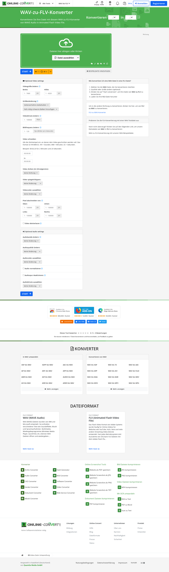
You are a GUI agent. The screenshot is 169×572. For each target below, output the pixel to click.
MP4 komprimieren (129, 487)
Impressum (122, 563)
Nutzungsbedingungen (85, 563)
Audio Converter (31, 475)
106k (81, 322)
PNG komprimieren (129, 475)
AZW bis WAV (47, 383)
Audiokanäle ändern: (31, 237)
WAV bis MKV (134, 377)
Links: (25, 212)
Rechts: (47, 212)
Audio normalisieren (32, 268)
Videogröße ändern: (31, 86)
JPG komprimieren (129, 470)
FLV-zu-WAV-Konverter (97, 112)
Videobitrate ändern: (31, 116)
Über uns (117, 528)
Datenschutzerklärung (106, 563)
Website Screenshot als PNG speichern (101, 483)
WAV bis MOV (92, 383)
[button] (46, 3)
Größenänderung (30, 101)
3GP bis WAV (26, 365)
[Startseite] (22, 555)
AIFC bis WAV (47, 371)
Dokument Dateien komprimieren (99, 498)
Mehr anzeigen (52, 389)
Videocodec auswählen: (32, 190)
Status (91, 543)
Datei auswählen (66, 57)
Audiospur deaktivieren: (34, 275)
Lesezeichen (68, 322)
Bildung (69, 528)
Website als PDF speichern (100, 470)
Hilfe (102, 4)
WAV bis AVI (112, 371)
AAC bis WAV (68, 365)
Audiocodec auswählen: (32, 258)
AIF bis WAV (25, 371)
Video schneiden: (29, 139)
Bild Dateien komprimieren (128, 464)
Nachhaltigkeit (119, 535)
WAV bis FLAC (134, 371)
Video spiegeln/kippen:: (32, 179)
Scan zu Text (126, 510)
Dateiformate (94, 535)
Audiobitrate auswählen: (32, 282)
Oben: (25, 204)
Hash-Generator (63, 470)
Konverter (25, 464)
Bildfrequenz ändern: (31, 127)
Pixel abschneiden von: (32, 200)
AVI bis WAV (26, 383)
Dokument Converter (33, 493)
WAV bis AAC (134, 365)
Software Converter (64, 481)
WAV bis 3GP (92, 365)
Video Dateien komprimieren (129, 482)
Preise (96, 5)
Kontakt (134, 563)
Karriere (117, 532)
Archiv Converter (31, 470)
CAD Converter (30, 481)
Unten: (47, 204)
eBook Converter (31, 498)
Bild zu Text (126, 499)
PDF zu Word (127, 505)
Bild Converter (62, 475)
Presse (92, 539)
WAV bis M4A (92, 377)
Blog (91, 532)
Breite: (25, 89)
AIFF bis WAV (68, 371)
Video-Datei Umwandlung (40, 555)
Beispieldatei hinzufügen (99, 71)
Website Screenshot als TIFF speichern (100, 491)
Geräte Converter (31, 487)
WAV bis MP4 (134, 383)
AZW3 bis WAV (68, 383)
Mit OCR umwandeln (126, 493)
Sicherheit (118, 539)
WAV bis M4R (113, 377)
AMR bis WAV (26, 377)
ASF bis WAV (47, 377)
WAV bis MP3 (113, 383)
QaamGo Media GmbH (33, 565)
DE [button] (110, 4)
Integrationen (71, 532)
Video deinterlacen (32, 223)
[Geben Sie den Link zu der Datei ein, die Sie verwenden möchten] (95, 63)
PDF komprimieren (97, 504)
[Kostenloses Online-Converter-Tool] (19, 3)
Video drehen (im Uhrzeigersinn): (36, 169)
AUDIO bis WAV (69, 377)
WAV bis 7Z (112, 365)
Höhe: (46, 89)
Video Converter (63, 487)
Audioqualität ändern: (31, 247)
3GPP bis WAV (47, 365)
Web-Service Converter (66, 493)
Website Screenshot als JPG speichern (100, 476)
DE (142, 563)
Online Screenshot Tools (95, 464)
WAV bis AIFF (92, 371)
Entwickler (142, 532)
